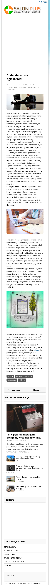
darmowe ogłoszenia (24, 376)
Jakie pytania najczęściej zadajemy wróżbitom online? (24, 436)
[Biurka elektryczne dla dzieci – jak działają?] (11, 490)
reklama (36, 350)
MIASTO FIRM (12, 87)
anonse (10, 376)
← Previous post (12, 390)
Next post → (39, 390)
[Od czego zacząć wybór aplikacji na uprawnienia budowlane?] (11, 460)
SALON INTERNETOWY (13, 558)
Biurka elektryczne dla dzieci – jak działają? (28, 487)
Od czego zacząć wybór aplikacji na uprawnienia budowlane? (29, 457)
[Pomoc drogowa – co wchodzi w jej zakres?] (11, 481)
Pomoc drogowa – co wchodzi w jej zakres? (29, 478)
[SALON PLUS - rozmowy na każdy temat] (25, 10)
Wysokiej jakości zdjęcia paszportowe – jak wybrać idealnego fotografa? (29, 468)
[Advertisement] (25, 42)
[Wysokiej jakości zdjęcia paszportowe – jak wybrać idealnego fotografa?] (11, 470)
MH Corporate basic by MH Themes (29, 583)
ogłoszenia (12, 380)
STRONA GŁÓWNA (11, 547)
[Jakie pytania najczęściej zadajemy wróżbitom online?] (25, 430)
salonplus (31, 85)
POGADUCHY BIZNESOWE (27, 87)
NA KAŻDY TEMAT (11, 551)
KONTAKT (8, 565)
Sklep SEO (10, 575)
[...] (28, 452)
